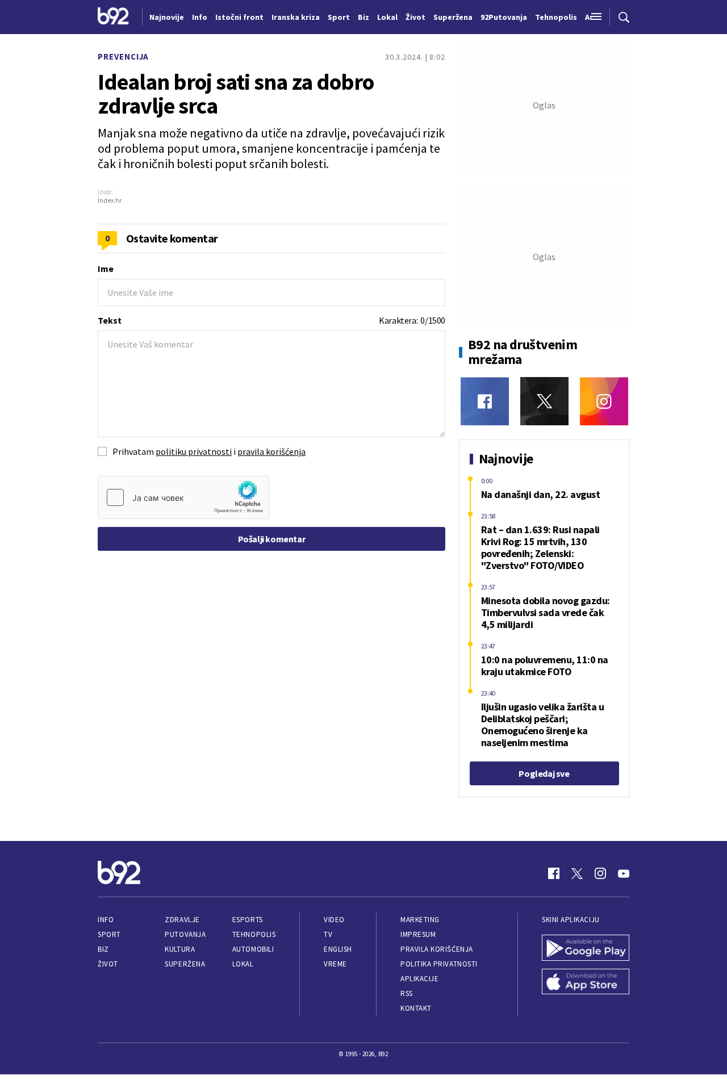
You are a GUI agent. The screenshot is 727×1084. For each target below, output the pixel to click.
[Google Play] (585, 949)
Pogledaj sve (544, 773)
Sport (109, 934)
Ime (106, 268)
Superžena (185, 964)
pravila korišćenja (271, 451)
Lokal (243, 964)
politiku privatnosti (194, 451)
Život (108, 964)
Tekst (110, 320)
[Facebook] (485, 401)
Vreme (335, 964)
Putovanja (185, 934)
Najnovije (166, 17)
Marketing (420, 919)
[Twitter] (544, 401)
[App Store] (585, 983)
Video (334, 919)
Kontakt (416, 1008)
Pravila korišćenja (436, 949)
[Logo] (113, 17)
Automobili (253, 949)
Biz (103, 949)
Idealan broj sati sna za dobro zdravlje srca (236, 94)
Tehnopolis (253, 934)
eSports (247, 919)
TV (328, 934)
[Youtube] (623, 873)
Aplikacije (419, 978)
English (338, 949)
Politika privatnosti (439, 964)
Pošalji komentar (272, 539)
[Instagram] (604, 401)
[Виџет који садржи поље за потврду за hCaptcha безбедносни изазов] (183, 497)
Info (106, 919)
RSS (406, 993)
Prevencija (123, 56)
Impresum (418, 934)
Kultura (180, 949)
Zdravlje (182, 919)
